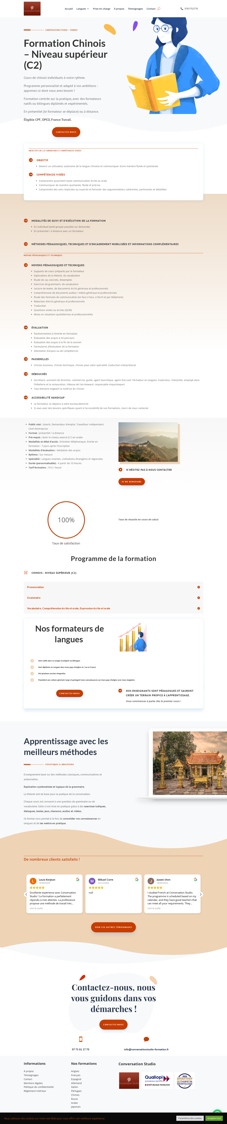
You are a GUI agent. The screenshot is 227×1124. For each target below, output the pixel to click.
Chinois (75, 1094)
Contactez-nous (66, 132)
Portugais (76, 1090)
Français (75, 1075)
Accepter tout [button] (214, 1118)
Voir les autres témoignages (113, 927)
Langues (81, 8)
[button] (200, 894)
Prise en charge (101, 8)
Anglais (75, 1071)
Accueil (69, 8)
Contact (151, 8)
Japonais (76, 1106)
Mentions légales (33, 1083)
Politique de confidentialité (39, 1086)
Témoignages (135, 8)
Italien (74, 1086)
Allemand (76, 1083)
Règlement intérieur (35, 1090)
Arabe (74, 1102)
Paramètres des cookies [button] (190, 1118)
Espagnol (76, 1079)
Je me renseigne (132, 481)
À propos (119, 8)
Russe (74, 1098)
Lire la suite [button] (36, 908)
